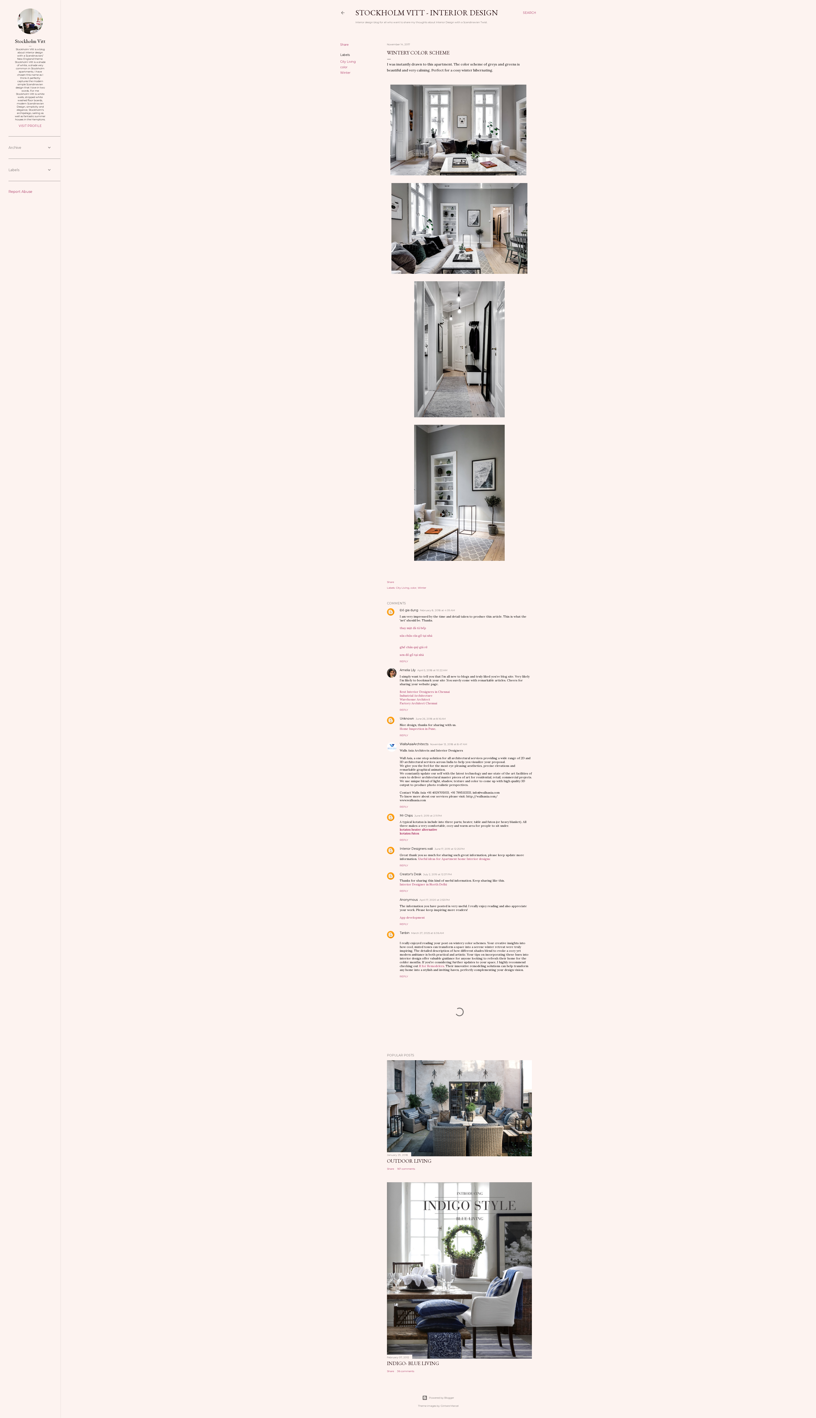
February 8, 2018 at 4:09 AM (437, 610)
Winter (345, 73)
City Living (348, 62)
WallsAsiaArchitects (414, 744)
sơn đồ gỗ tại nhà (412, 655)
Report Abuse (20, 192)
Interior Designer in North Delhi (423, 884)
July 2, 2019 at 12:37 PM (437, 874)
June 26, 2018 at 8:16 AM (431, 718)
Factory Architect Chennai (418, 703)
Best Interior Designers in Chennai (425, 692)
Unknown (407, 718)
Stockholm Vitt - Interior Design (427, 13)
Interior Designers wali (416, 849)
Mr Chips (406, 815)
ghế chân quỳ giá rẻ (414, 647)
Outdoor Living (409, 1161)
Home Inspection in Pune (417, 729)
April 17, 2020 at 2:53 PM (434, 899)
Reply (404, 661)
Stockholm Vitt (30, 41)
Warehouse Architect (415, 699)
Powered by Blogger (441, 1397)
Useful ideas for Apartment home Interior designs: (454, 859)
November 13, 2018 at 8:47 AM (448, 744)
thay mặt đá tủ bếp (413, 628)
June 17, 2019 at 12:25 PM (450, 848)
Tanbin (404, 933)
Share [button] (344, 45)
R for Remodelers (431, 966)
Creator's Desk (410, 874)
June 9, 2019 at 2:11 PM (428, 815)
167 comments (406, 1168)
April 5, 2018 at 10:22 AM (432, 670)
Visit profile (30, 126)
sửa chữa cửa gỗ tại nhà (416, 636)
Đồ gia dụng (409, 610)
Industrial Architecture (416, 696)
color (343, 67)
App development (412, 917)
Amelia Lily (408, 670)
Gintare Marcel (450, 1405)
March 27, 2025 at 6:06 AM (427, 933)
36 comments (405, 1371)
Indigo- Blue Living (413, 1363)
